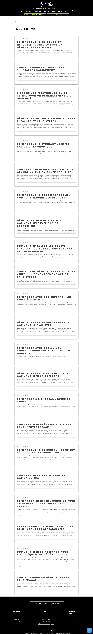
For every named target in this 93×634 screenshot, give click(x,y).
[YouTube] (51, 631)
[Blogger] (45, 631)
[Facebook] (42, 631)
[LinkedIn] (48, 631)
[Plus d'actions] (76, 38)
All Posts (16, 21)
